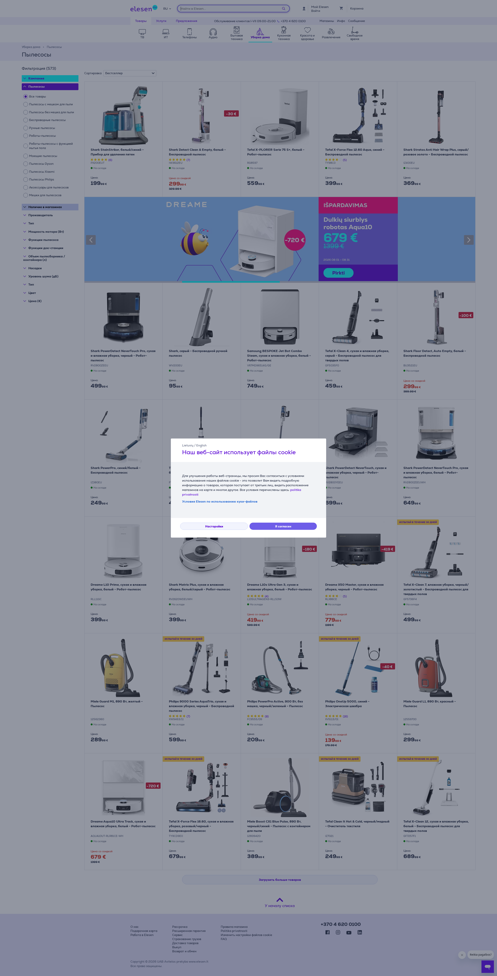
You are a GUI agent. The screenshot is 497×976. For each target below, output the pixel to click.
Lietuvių (187, 445)
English (201, 445)
